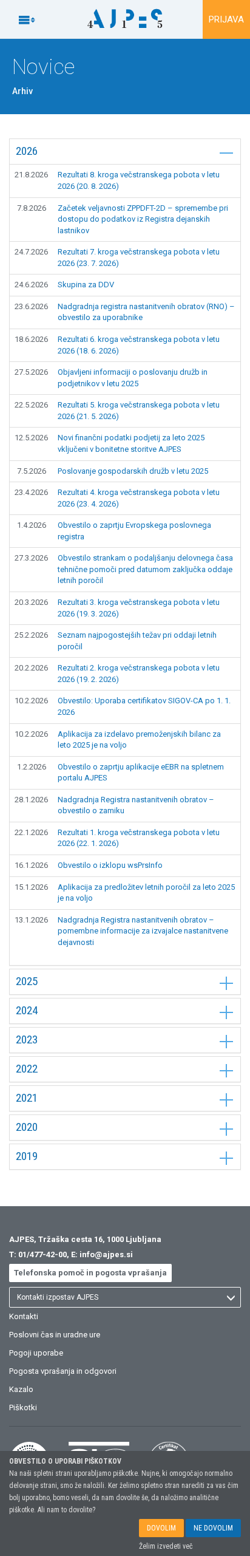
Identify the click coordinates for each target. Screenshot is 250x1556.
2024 (27, 1010)
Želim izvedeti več (166, 1546)
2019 (27, 1156)
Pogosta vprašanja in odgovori (63, 1371)
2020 (27, 1127)
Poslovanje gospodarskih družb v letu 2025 (133, 471)
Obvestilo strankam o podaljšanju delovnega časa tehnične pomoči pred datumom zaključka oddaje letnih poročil (145, 569)
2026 (27, 151)
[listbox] (125, 1297)
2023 (27, 1039)
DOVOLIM (161, 1528)
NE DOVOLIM (213, 1528)
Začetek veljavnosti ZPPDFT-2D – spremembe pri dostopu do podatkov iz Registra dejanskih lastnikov (143, 219)
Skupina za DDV (86, 284)
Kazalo (21, 1389)
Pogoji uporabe (36, 1352)
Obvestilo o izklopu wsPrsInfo (110, 865)
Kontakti (23, 1316)
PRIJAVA (226, 19)
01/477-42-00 (42, 1254)
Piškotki (23, 1407)
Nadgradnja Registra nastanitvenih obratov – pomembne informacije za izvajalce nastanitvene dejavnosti (143, 931)
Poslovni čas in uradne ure (54, 1334)
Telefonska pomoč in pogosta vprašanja (90, 1272)
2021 (27, 1098)
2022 (27, 1069)
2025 (27, 981)
